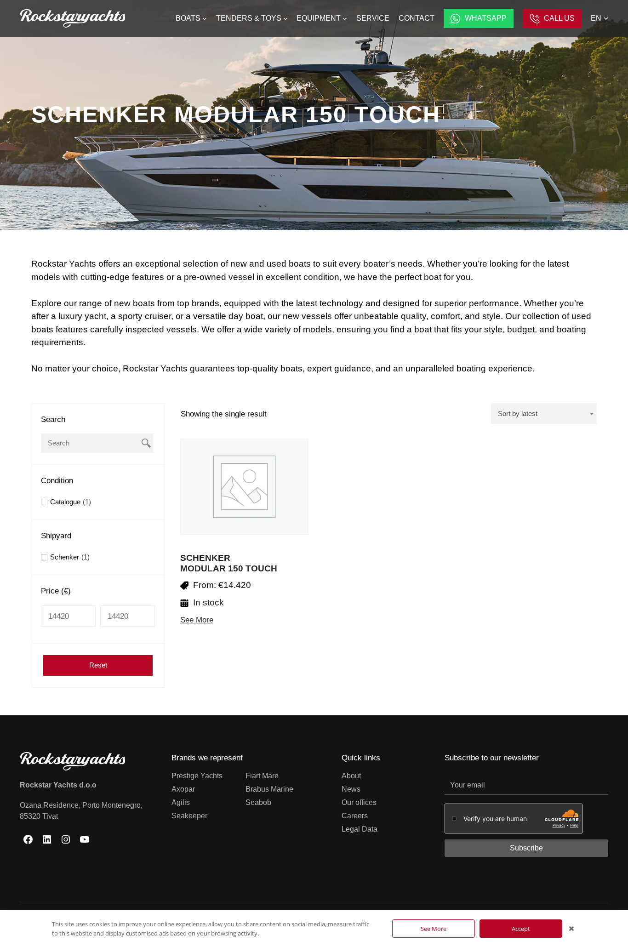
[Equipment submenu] (345, 18)
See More (196, 620)
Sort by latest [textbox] (517, 413)
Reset (98, 665)
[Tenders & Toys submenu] (285, 18)
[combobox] (544, 413)
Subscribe (526, 848)
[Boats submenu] (204, 18)
